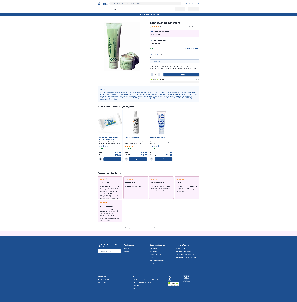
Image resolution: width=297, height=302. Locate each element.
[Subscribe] (119, 251)
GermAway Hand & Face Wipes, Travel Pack (108, 138)
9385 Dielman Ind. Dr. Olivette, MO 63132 (145, 280)
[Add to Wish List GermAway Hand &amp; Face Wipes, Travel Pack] (100, 159)
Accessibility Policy (103, 279)
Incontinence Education (157, 260)
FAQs (151, 257)
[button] (154, 27)
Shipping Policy (181, 248)
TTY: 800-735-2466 (138, 285)
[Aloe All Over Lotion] (161, 122)
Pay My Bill (153, 263)
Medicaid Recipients (156, 254)
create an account (165, 228)
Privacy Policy (102, 276)
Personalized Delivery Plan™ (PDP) (186, 257)
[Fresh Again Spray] (135, 122)
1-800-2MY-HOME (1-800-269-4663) (143, 283)
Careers (126, 251)
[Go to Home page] (103, 3)
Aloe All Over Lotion (158, 137)
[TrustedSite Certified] (173, 284)
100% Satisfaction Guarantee (185, 254)
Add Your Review (194, 27)
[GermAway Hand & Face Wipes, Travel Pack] (110, 122)
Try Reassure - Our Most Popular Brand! (148, 14)
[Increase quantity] (159, 74)
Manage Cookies (103, 282)
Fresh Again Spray (132, 137)
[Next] (294, 14)
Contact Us (153, 251)
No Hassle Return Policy (183, 251)
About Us (127, 248)
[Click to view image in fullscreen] (122, 46)
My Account (153, 248)
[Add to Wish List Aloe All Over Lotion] (151, 159)
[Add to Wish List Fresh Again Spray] (126, 159)
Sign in (156, 228)
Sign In (185, 3)
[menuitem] (102, 9)
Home (99, 19)
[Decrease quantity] (152, 74)
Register (191, 3)
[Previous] (2, 14)
